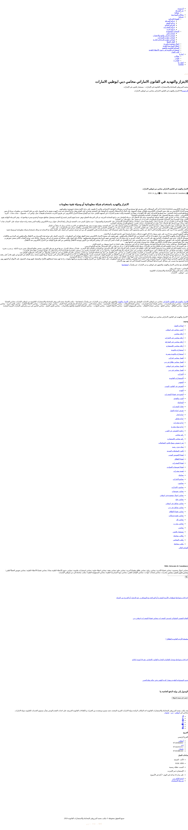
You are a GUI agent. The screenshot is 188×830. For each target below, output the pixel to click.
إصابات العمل (179, 326)
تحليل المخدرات (178, 406)
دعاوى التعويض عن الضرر (174, 431)
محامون (181, 483)
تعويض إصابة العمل (177, 411)
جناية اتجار (180, 415)
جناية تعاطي (179, 419)
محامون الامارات (178, 487)
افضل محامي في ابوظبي (175, 366)
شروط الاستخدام (177, 781)
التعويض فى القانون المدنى (174, 386)
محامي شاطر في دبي (176, 507)
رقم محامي (179, 435)
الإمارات (181, 374)
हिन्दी (100, 824)
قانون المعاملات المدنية (175, 451)
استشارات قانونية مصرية (175, 354)
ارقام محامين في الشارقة (174, 342)
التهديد (181, 390)
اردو (87, 824)
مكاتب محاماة (179, 536)
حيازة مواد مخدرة (177, 427)
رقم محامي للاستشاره (175, 439)
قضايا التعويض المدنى (176, 455)
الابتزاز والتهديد (123, 302)
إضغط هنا (125, 265)
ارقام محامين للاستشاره (175, 346)
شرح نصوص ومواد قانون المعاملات (171, 443)
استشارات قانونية (177, 350)
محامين (181, 528)
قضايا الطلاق (179, 459)
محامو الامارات (178, 479)
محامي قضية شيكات (176, 516)
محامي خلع (180, 499)
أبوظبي (177, 713)
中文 (94, 824)
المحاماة (181, 402)
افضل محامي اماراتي (176, 358)
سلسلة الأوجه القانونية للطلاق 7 (176, 639)
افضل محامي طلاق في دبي (174, 362)
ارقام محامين (179, 334)
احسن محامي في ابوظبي (175, 330)
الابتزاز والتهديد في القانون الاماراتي (175, 302)
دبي (172, 713)
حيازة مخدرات (178, 423)
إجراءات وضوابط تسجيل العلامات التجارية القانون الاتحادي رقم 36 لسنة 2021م (160, 660)
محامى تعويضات (178, 491)
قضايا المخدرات (178, 463)
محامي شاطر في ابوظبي (175, 503)
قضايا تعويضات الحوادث (175, 467)
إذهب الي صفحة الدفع (180, 698)
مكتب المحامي (178, 540)
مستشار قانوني (178, 532)
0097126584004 (182, 76)
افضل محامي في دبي (176, 370)
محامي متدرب (178, 524)
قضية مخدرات (178, 471)
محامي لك (180, 520)
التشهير (181, 382)
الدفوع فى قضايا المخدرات (174, 394)
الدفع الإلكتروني (178, 779)
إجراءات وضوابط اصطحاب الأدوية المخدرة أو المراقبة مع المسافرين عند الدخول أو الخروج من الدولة (152, 598)
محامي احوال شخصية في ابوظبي (172, 495)
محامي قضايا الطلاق (176, 511)
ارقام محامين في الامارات (174, 338)
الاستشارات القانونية (176, 378)
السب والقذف (179, 398)
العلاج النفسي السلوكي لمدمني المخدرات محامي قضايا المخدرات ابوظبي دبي (160, 618)
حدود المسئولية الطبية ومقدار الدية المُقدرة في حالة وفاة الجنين (165, 680)
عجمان (166, 713)
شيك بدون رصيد (178, 447)
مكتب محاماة (179, 544)
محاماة (181, 475)
